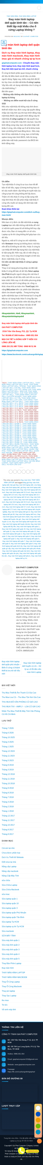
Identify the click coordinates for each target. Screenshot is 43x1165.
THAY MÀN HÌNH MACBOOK (14, 977)
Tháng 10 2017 (8, 825)
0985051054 (33, 1151)
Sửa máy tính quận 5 (10, 959)
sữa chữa (6, 880)
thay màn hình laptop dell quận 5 (19, 429)
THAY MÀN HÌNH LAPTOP (27, 16)
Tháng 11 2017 (8, 820)
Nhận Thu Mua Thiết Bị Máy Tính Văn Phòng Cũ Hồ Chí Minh (21, 712)
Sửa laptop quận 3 (10, 908)
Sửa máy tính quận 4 (10, 954)
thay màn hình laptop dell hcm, (21, 383)
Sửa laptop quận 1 (10, 899)
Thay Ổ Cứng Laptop (11, 982)
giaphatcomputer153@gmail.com (29, 2)
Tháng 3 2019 (8, 770)
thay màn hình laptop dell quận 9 (19, 436)
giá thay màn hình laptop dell (30, 487)
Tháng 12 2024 (8, 751)
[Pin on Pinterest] (28, 472)
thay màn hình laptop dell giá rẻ (19, 512)
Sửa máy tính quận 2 (10, 945)
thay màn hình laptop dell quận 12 (19, 441)
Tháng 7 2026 (8, 728)
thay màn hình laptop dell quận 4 (19, 428)
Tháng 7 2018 (8, 797)
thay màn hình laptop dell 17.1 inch (18, 507)
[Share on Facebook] (15, 472)
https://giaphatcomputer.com (15, 350)
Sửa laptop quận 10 (10, 903)
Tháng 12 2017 (8, 816)
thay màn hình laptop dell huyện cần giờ (16, 463)
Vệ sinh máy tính (9, 1010)
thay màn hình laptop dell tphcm (20, 385)
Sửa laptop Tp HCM (10, 922)
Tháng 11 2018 (8, 779)
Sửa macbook (8, 931)
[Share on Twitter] (19, 472)
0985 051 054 (9, 2)
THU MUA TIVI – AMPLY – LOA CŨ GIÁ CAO (21, 707)
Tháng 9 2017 (8, 830)
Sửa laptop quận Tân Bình (13, 917)
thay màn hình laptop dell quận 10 (19, 438)
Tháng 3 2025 (8, 742)
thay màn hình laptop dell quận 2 (19, 424)
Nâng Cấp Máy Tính (10, 876)
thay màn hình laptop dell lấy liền (18, 399)
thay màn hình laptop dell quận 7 (19, 433)
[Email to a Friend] (24, 472)
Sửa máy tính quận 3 (10, 950)
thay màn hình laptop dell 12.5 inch (20, 405)
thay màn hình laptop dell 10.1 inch (20, 402)
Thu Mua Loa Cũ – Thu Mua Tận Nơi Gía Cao (21, 697)
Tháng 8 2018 (8, 793)
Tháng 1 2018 (8, 811)
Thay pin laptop (8, 991)
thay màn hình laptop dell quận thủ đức (19, 443)
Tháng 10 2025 (8, 737)
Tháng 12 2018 (8, 774)
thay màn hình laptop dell (10, 490)
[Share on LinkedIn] (32, 472)
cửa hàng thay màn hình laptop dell (20, 400)
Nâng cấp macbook (10, 871)
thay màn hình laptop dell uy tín (19, 397)
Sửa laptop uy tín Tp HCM (13, 926)
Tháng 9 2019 (8, 765)
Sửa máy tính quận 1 (10, 940)
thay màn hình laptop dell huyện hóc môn (26, 522)
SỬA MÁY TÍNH (9, 936)
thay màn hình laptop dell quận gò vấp (20, 445)
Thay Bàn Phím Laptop (11, 963)
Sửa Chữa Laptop (9, 885)
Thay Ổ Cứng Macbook (12, 986)
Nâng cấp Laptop (9, 867)
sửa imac (6, 894)
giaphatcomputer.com (12, 63)
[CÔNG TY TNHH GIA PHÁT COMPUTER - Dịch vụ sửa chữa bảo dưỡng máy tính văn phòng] (21, 8)
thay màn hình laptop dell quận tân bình (20, 446)
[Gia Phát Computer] (21, 1093)
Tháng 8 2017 (8, 834)
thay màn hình (12, 16)
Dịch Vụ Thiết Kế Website (13, 857)
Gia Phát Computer (30, 36)
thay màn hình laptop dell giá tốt (19, 388)
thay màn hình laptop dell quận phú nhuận (20, 451)
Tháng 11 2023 (8, 756)
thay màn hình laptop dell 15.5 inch (18, 502)
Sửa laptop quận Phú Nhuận (14, 913)
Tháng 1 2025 (8, 747)
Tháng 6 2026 (8, 733)
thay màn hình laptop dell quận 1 (20, 423)
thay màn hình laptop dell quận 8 (19, 435)
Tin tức (5, 1005)
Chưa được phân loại (11, 853)
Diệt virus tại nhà (9, 862)
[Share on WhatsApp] (11, 472)
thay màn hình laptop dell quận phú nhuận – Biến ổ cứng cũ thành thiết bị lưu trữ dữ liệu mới (11, 668)
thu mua (5, 1000)
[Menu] (3, 8)
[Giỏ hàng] (39, 8)
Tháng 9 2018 (8, 788)
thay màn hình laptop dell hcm (26, 514)
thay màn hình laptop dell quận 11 (19, 440)
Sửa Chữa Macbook (10, 890)
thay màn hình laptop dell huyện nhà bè (21, 458)
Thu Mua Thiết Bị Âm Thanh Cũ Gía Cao (19, 693)
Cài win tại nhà (8, 848)
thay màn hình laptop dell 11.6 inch (20, 404)
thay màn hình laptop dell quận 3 (19, 426)
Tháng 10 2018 (8, 783)
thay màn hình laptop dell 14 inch (18, 497)
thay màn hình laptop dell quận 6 (19, 431)
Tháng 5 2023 (8, 760)
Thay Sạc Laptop (9, 996)
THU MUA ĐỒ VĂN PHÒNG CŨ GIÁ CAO (20, 702)
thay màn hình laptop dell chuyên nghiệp (19, 395)
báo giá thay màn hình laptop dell (21, 485)
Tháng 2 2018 (8, 807)
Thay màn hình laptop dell (21, 383)
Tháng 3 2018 (8, 802)
